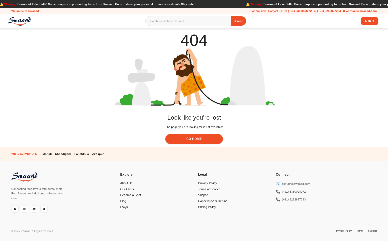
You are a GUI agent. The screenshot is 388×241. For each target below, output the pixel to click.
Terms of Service (209, 189)
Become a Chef (130, 195)
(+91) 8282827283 (329, 11)
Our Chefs (127, 189)
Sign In (369, 20)
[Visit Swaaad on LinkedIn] (34, 209)
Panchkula (81, 153)
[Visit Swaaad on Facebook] (15, 209)
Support (203, 195)
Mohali (47, 153)
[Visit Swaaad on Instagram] (24, 209)
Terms (359, 231)
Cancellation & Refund (212, 201)
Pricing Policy (207, 207)
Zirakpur (98, 153)
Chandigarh (63, 153)
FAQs (124, 207)
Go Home (194, 139)
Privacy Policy (207, 183)
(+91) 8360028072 (300, 11)
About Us (126, 183)
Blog (123, 201)
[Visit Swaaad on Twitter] (44, 209)
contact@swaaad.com (361, 11)
